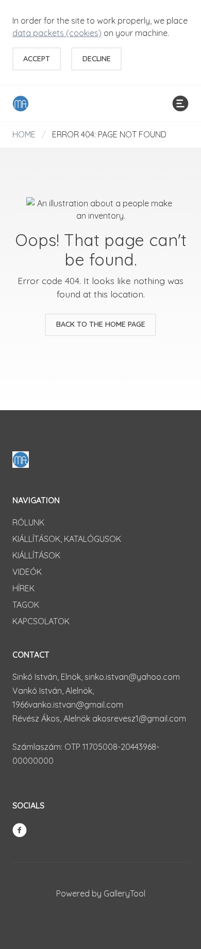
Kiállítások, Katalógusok (66, 539)
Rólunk (28, 522)
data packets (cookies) (57, 33)
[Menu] (180, 103)
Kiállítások (36, 555)
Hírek (23, 588)
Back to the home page (100, 324)
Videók (27, 572)
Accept (36, 58)
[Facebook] (19, 829)
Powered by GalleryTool (100, 893)
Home (24, 134)
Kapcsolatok (41, 621)
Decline (96, 58)
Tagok (25, 605)
